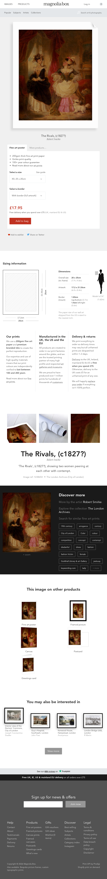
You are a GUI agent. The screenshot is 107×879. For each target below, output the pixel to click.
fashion (90, 547)
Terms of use (90, 838)
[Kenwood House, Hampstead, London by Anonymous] (66, 720)
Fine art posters (33, 827)
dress (78, 547)
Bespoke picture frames (30, 867)
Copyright (88, 848)
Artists (26, 12)
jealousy (96, 561)
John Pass (35, 735)
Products (24, 4)
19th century (66, 526)
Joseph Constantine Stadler (14, 734)
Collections (36, 12)
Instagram (69, 846)
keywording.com (68, 568)
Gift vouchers (51, 827)
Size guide (40, 172)
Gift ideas (50, 831)
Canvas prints (32, 835)
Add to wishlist (17, 235)
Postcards (31, 845)
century (98, 526)
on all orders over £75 (53, 777)
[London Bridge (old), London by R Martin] (93, 720)
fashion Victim (67, 554)
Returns (10, 846)
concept (82, 540)
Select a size (27, 172)
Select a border (17, 189)
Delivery (76, 359)
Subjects (17, 12)
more (96, 568)
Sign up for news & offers (53, 797)
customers (57, 382)
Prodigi (97, 864)
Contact (11, 827)
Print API (86, 864)
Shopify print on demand (89, 867)
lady (84, 568)
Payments (12, 838)
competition (66, 540)
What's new (32, 853)
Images (8, 4)
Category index (72, 842)
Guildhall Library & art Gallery (74, 561)
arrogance (83, 526)
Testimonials (13, 835)
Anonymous (63, 735)
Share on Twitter (37, 235)
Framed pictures (34, 831)
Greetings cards (34, 849)
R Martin (87, 735)
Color (83, 533)
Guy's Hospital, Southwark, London (39, 731)
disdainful (65, 547)
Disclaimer (89, 852)
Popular (7, 12)
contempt (96, 540)
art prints (38, 165)
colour (95, 533)
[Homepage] (53, 4)
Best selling (70, 827)
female (83, 554)
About (10, 831)
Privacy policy (90, 834)
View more (53, 751)
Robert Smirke (53, 139)
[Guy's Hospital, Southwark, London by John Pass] (40, 720)
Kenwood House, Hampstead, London (67, 731)
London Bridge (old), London (93, 731)
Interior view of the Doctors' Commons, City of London (13, 728)
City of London (67, 533)
